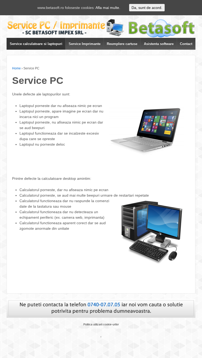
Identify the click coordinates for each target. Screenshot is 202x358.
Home (16, 68)
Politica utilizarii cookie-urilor (101, 324)
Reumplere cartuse (122, 44)
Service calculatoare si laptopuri (36, 44)
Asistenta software (159, 44)
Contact (186, 44)
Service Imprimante (84, 44)
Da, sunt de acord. (147, 8)
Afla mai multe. (107, 8)
